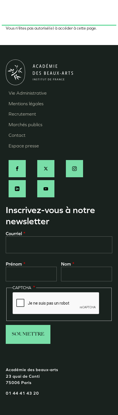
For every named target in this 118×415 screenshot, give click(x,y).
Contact (17, 135)
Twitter (45, 168)
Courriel (14, 233)
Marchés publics (25, 124)
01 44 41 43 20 (22, 393)
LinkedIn (17, 188)
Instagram (74, 168)
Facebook (17, 168)
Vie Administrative (28, 93)
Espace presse (24, 146)
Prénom (14, 264)
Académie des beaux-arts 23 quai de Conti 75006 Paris (32, 376)
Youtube (45, 188)
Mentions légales (26, 103)
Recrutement (22, 114)
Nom (66, 264)
